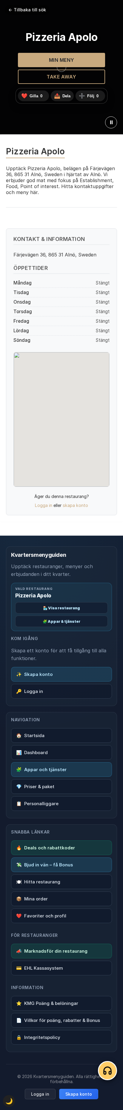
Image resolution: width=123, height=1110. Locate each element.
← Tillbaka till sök (27, 9)
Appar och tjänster (41, 769)
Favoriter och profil (41, 916)
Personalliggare (37, 803)
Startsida (30, 735)
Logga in (43, 505)
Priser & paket (35, 786)
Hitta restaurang (38, 882)
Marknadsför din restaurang (51, 951)
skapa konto (75, 505)
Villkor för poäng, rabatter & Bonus (58, 1020)
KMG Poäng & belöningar (47, 1003)
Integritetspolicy (38, 1037)
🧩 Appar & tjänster (61, 621)
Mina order (32, 899)
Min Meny (61, 60)
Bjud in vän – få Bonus (44, 865)
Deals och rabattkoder (45, 848)
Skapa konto (34, 674)
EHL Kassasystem (39, 968)
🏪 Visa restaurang (61, 608)
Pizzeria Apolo (33, 595)
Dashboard (32, 752)
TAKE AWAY (61, 77)
